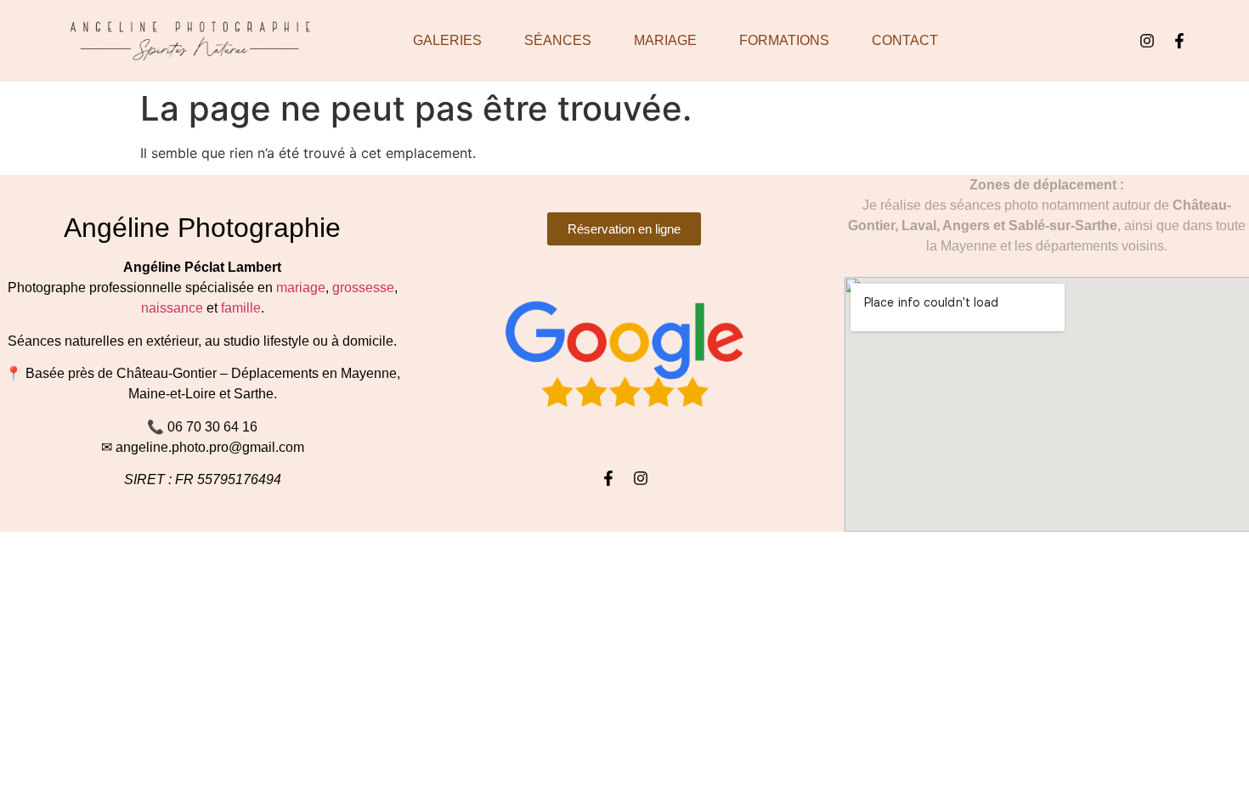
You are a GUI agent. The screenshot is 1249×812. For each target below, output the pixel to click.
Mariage (665, 40)
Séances (557, 40)
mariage (300, 287)
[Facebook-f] (1179, 40)
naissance (172, 308)
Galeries (447, 40)
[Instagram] (1147, 40)
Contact (905, 40)
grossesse (363, 287)
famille (241, 308)
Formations (784, 40)
